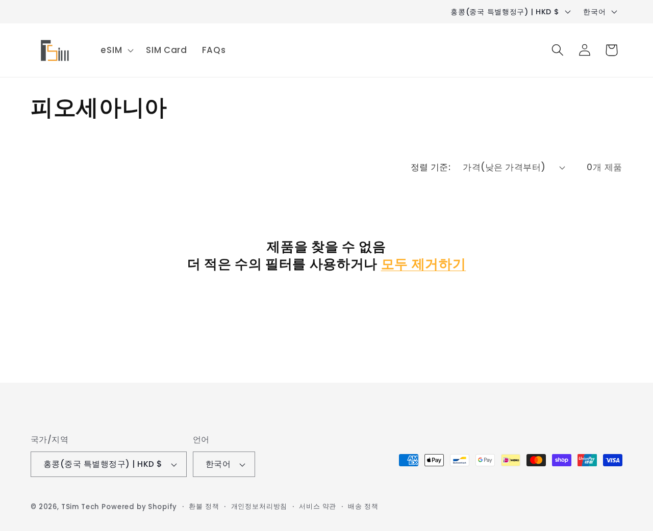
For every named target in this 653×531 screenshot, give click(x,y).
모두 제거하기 (423, 264)
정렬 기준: (431, 167)
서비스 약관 (317, 506)
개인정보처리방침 (259, 506)
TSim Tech (80, 507)
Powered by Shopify (139, 507)
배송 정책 (363, 506)
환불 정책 (204, 506)
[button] (116, 50)
